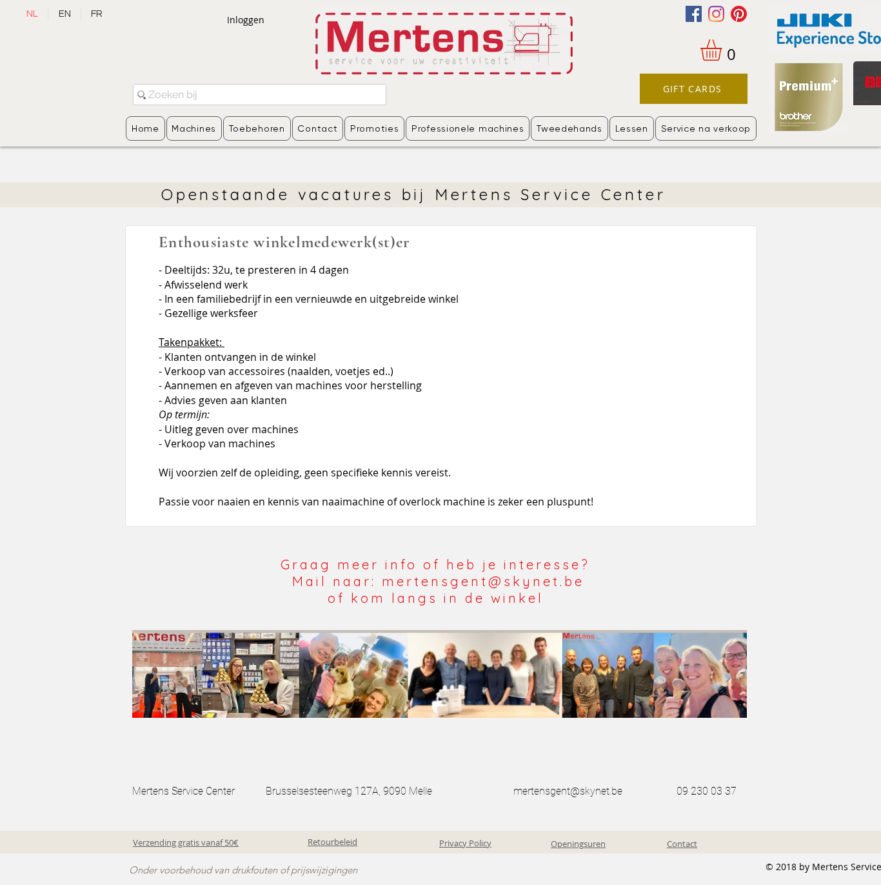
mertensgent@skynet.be (567, 791)
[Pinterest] (739, 14)
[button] (723, 50)
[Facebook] (694, 14)
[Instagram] (716, 14)
